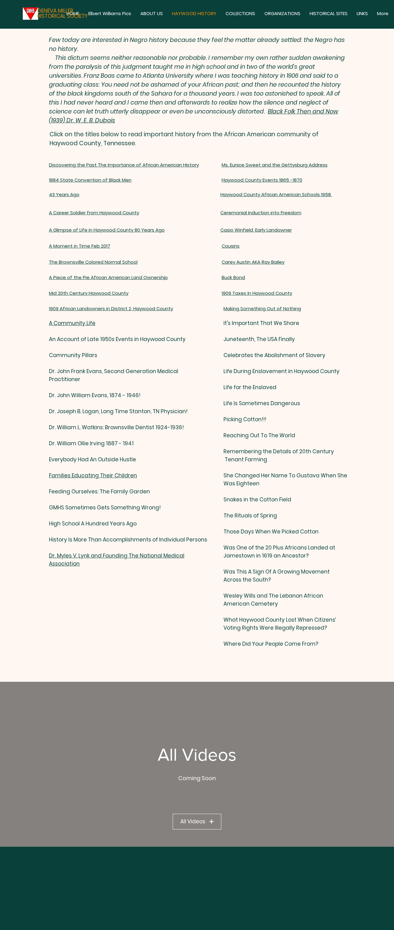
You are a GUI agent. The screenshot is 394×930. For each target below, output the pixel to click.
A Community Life (72, 323)
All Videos (192, 821)
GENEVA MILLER (55, 10)
